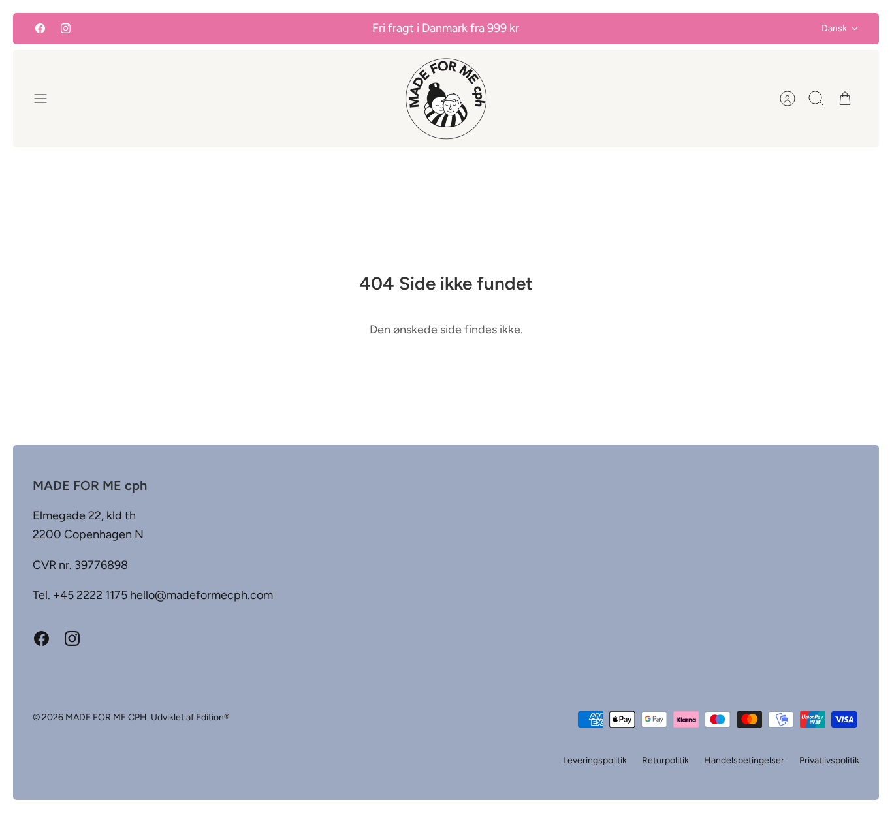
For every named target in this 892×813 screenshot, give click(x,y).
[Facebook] (40, 28)
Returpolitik (665, 760)
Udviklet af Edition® (190, 717)
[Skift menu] (47, 98)
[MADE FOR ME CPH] (446, 98)
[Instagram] (65, 28)
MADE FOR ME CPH (106, 717)
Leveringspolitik (595, 760)
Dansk (834, 28)
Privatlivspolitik (829, 760)
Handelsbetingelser (744, 760)
